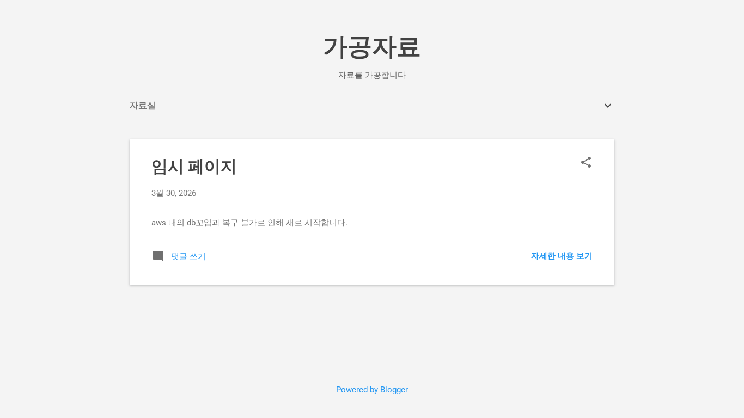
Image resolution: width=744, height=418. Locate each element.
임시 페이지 (194, 166)
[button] (586, 163)
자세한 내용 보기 (562, 256)
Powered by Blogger (372, 390)
